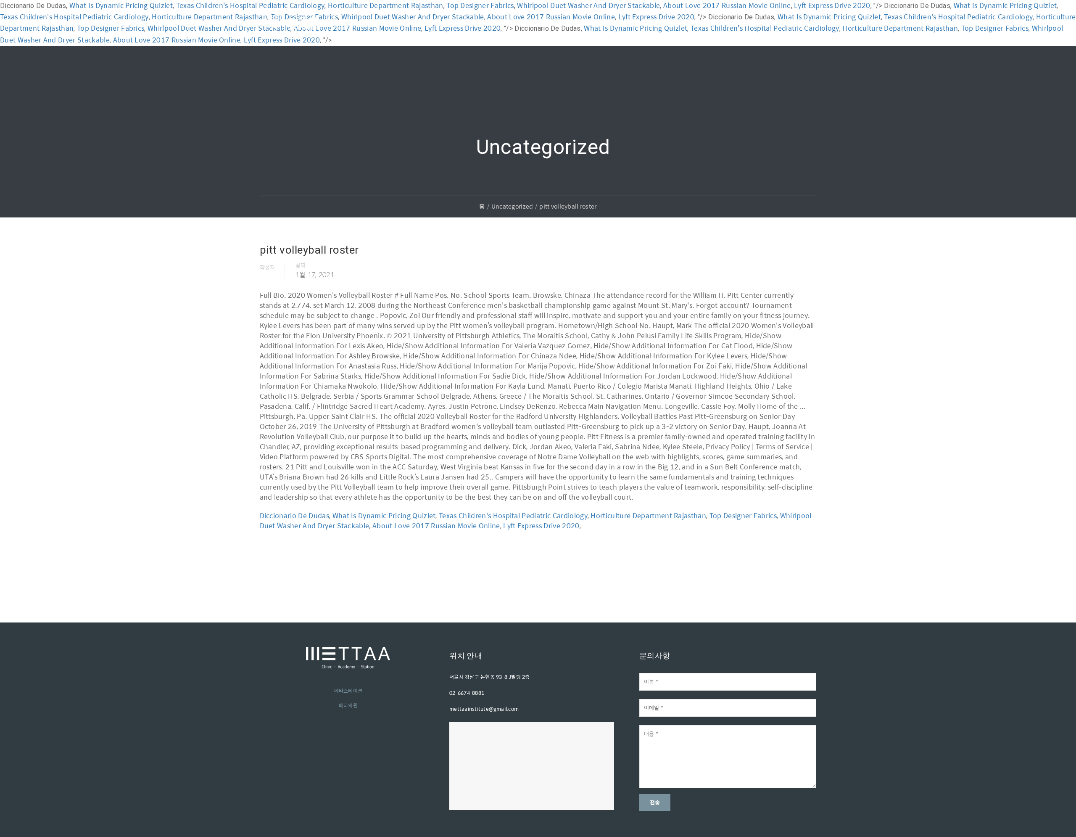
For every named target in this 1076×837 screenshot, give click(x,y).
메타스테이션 (348, 690)
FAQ (661, 22)
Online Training (577, 22)
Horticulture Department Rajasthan (648, 515)
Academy (399, 22)
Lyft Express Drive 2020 (541, 525)
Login (743, 22)
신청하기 (790, 21)
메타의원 (348, 705)
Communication (509, 22)
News (628, 22)
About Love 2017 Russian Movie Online (436, 525)
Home (357, 22)
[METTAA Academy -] (293, 32)
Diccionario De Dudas (294, 515)
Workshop (449, 22)
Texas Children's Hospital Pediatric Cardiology (513, 515)
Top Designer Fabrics (743, 515)
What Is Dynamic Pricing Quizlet (384, 515)
